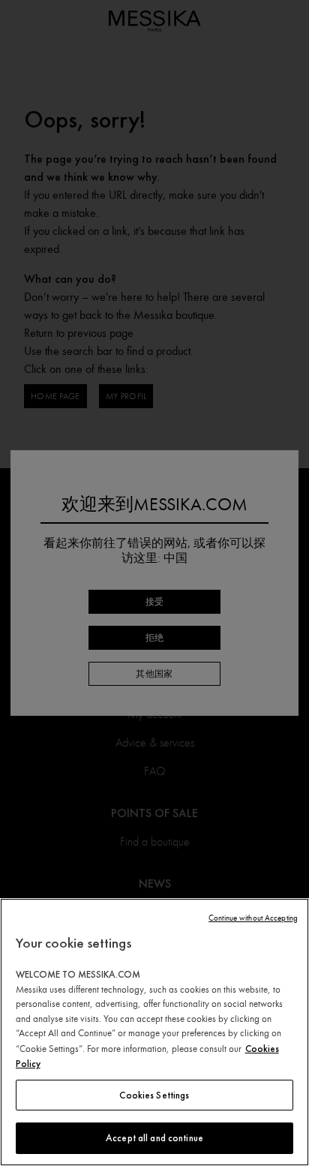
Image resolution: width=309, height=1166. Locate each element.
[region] (154, 1032)
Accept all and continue (154, 1137)
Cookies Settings (154, 1095)
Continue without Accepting (253, 918)
